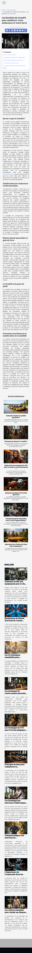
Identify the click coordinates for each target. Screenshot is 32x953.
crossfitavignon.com (8, 174)
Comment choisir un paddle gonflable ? (16, 416)
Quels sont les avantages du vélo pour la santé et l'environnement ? (16, 467)
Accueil (3, 10)
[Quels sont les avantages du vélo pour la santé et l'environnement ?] (16, 456)
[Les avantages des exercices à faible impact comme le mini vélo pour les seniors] (16, 793)
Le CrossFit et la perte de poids (11, 63)
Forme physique (11, 10)
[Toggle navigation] (4, 2)
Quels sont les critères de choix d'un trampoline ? (16, 545)
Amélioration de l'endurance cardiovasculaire (14, 57)
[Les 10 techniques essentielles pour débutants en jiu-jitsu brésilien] (16, 647)
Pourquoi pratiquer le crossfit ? (16, 441)
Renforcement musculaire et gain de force (14, 60)
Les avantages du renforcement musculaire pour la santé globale (16, 693)
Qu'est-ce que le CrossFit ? (10, 54)
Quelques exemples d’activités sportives (16, 494)
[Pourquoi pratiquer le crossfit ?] (16, 432)
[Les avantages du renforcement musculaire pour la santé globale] (16, 683)
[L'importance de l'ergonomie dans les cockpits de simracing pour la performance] (16, 864)
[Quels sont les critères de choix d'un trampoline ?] (16, 535)
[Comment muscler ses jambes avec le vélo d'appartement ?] (16, 509)
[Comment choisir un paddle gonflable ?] (16, 407)
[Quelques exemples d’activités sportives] (16, 484)
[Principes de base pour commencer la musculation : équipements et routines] (16, 756)
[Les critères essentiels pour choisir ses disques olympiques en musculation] (16, 902)
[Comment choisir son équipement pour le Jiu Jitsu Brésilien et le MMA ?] (16, 574)
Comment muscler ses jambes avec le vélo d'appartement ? (16, 519)
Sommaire (7, 52)
